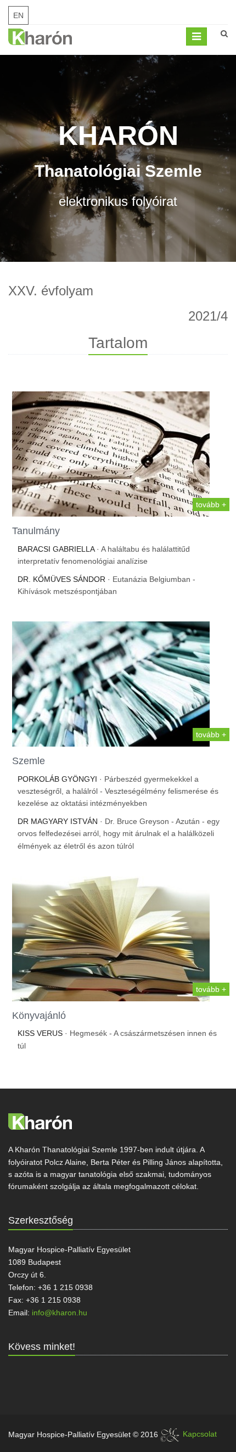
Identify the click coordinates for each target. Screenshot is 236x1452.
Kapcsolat (200, 1433)
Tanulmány (36, 530)
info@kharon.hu (59, 1312)
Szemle (28, 760)
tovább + (211, 504)
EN (18, 15)
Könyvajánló (39, 1015)
